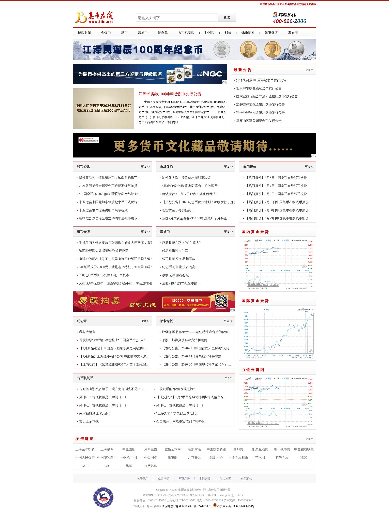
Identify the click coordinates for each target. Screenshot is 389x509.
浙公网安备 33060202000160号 (236, 506)
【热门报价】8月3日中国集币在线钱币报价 (276, 194)
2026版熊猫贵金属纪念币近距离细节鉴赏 (108, 186)
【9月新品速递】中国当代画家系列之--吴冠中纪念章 (116, 348)
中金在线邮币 (238, 457)
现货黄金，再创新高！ (178, 210)
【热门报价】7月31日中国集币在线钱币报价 (277, 202)
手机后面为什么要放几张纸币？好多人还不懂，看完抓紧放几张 (124, 242)
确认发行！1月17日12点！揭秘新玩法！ (190, 194)
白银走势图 (253, 370)
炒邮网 (238, 449)
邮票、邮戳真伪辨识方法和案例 (184, 340)
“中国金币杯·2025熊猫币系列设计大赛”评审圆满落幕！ (118, 194)
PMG (107, 466)
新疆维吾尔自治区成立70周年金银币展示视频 (111, 218)
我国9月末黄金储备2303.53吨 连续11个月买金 (194, 218)
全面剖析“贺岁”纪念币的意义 (183, 283)
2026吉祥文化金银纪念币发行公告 (260, 104)
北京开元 (194, 457)
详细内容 (172, 122)
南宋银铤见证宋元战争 (95, 413)
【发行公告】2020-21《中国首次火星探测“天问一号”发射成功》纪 (209, 348)
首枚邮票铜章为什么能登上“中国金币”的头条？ (113, 340)
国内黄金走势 (256, 232)
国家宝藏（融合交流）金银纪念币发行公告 (267, 96)
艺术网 (260, 457)
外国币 (209, 32)
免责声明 (163, 478)
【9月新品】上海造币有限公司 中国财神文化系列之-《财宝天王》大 (128, 356)
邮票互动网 (260, 449)
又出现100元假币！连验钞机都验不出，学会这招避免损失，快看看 (127, 283)
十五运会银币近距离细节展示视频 (103, 210)
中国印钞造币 (107, 457)
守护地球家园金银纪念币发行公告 (260, 112)
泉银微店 (271, 32)
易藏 (129, 466)
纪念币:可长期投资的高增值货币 (185, 267)
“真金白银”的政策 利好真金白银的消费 (190, 186)
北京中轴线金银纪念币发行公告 (259, 88)
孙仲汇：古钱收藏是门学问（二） (103, 405)
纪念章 (163, 32)
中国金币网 (129, 457)
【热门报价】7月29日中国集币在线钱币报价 (277, 218)
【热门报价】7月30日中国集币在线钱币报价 (277, 210)
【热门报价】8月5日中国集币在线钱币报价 (276, 177)
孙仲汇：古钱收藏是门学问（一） (180, 405)
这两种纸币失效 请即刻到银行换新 (103, 250)
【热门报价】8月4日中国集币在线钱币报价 (276, 186)
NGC (304, 457)
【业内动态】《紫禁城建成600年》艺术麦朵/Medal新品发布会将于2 (127, 364)
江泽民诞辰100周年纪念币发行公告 (170, 94)
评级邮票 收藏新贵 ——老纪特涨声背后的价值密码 (198, 332)
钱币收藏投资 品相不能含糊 (182, 259)
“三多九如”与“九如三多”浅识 (177, 413)
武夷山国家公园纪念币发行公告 (259, 120)
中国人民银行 (85, 457)
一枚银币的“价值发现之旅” (175, 389)
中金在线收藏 (304, 449)
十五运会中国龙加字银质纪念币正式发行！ (110, 202)
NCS (85, 466)
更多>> (309, 69)
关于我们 (143, 478)
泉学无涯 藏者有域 (175, 275)
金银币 (106, 32)
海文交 (293, 32)
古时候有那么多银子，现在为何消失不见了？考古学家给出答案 (124, 389)
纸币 (124, 32)
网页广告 (184, 478)
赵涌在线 (282, 457)
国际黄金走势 (256, 301)
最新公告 (243, 70)
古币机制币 (186, 32)
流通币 (143, 32)
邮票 (228, 32)
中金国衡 (128, 449)
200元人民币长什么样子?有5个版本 (104, 275)
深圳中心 (216, 457)
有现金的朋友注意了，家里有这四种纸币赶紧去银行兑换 (119, 259)
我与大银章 (87, 332)
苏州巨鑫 (150, 449)
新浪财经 (194, 449)
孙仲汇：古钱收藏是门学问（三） (103, 397)
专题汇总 (246, 478)
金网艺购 (150, 466)
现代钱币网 (282, 449)
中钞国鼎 (150, 457)
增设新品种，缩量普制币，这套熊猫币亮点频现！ (114, 177)
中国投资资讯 (216, 449)
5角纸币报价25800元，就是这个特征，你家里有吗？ (116, 267)
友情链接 (85, 439)
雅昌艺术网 (173, 449)
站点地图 (225, 478)
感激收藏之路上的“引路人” (181, 242)
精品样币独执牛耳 (175, 250)
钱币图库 (248, 32)
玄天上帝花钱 (89, 421)
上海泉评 (106, 449)
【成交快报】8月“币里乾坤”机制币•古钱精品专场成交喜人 (198, 397)
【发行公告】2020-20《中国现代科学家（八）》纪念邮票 (203, 364)
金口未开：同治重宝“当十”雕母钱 (180, 421)
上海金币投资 (85, 449)
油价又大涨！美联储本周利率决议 (186, 177)
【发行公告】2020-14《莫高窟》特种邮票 (191, 356)
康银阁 (172, 457)
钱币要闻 (84, 32)
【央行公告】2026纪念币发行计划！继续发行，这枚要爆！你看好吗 (210, 202)
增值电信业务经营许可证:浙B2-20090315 (187, 506)
